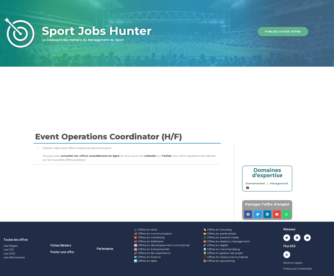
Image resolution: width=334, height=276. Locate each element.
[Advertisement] (167, 92)
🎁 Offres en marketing (149, 237)
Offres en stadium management (228, 241)
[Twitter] (286, 237)
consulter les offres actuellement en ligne (90, 155)
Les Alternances (14, 257)
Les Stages (10, 245)
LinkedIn (150, 155)
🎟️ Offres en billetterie (149, 241)
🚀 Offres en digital (215, 245)
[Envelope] (307, 237)
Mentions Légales (293, 262)
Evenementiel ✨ (257, 183)
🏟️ (204, 241)
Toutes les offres (15, 239)
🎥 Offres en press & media (221, 237)
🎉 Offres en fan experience (152, 253)
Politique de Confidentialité (297, 268)
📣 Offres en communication (153, 233)
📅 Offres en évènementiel (151, 249)
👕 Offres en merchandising (221, 249)
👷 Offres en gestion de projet (223, 253)
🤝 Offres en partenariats (219, 233)
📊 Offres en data (145, 260)
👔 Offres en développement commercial (161, 245)
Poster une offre (62, 252)
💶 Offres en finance (147, 257)
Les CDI (8, 249)
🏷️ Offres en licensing (217, 229)
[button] (248, 214)
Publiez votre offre (283, 31)
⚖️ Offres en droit (145, 229)
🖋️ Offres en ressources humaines (225, 257)
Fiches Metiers (60, 245)
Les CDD (9, 253)
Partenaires (105, 248)
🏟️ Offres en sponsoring (219, 260)
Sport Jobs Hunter (97, 31)
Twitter (166, 155)
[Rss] (286, 254)
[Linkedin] (297, 237)
